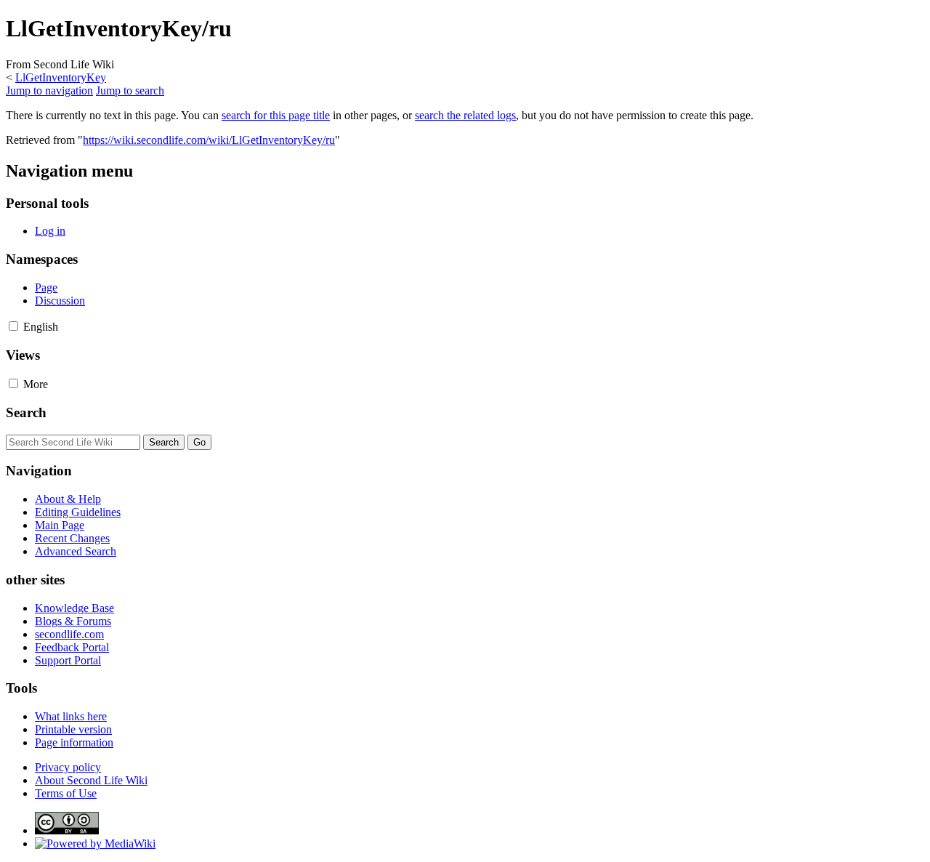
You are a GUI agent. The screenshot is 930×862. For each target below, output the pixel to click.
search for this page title (276, 115)
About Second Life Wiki (91, 780)
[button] (13, 326)
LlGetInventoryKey (60, 77)
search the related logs (465, 115)
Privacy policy (68, 767)
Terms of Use (66, 793)
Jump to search (130, 90)
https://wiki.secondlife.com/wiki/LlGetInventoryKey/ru (209, 140)
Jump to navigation (49, 90)
